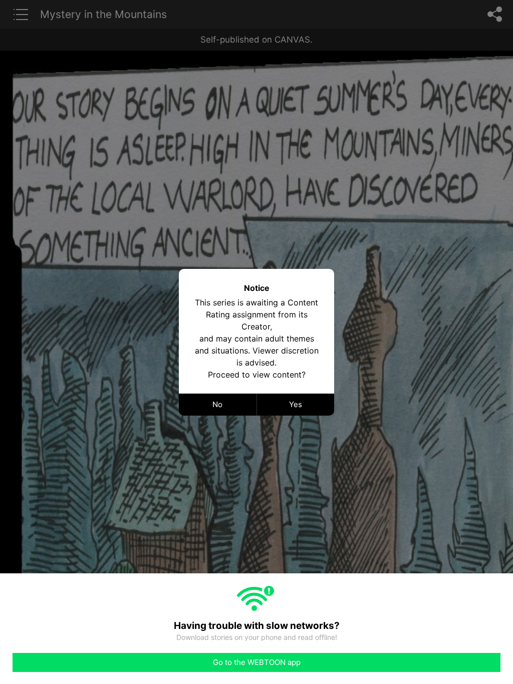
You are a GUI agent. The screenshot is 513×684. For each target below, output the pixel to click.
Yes (295, 404)
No (217, 404)
